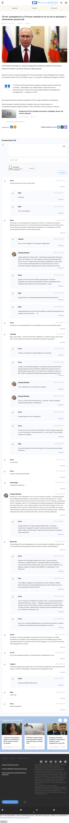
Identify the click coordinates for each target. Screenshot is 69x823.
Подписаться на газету (10, 802)
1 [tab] (33, 812)
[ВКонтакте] (11, 126)
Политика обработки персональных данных (14, 768)
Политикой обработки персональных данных (15, 817)
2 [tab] (35, 812)
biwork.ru (43, 777)
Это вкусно (54, 8)
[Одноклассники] (14, 126)
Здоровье (15, 8)
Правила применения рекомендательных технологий (14, 773)
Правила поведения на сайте (10, 764)
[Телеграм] (58, 127)
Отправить (62, 172)
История (34, 8)
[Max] (65, 127)
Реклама (12, 758)
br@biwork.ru (48, 782)
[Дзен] (62, 127)
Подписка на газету (23, 758)
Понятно (3, 821)
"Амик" (30, 77)
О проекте (5, 758)
